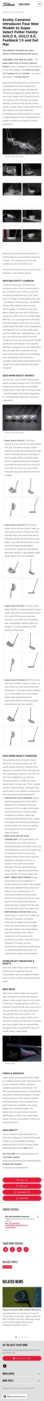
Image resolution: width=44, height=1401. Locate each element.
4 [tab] (25, 1337)
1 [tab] (16, 1337)
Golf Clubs (7, 1267)
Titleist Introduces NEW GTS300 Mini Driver (22, 1310)
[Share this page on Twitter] (12, 1249)
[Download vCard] (38, 1216)
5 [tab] (28, 1337)
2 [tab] (19, 1337)
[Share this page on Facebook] (26, 1249)
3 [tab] (22, 1337)
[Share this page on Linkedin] (19, 1249)
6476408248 (10, 1227)
